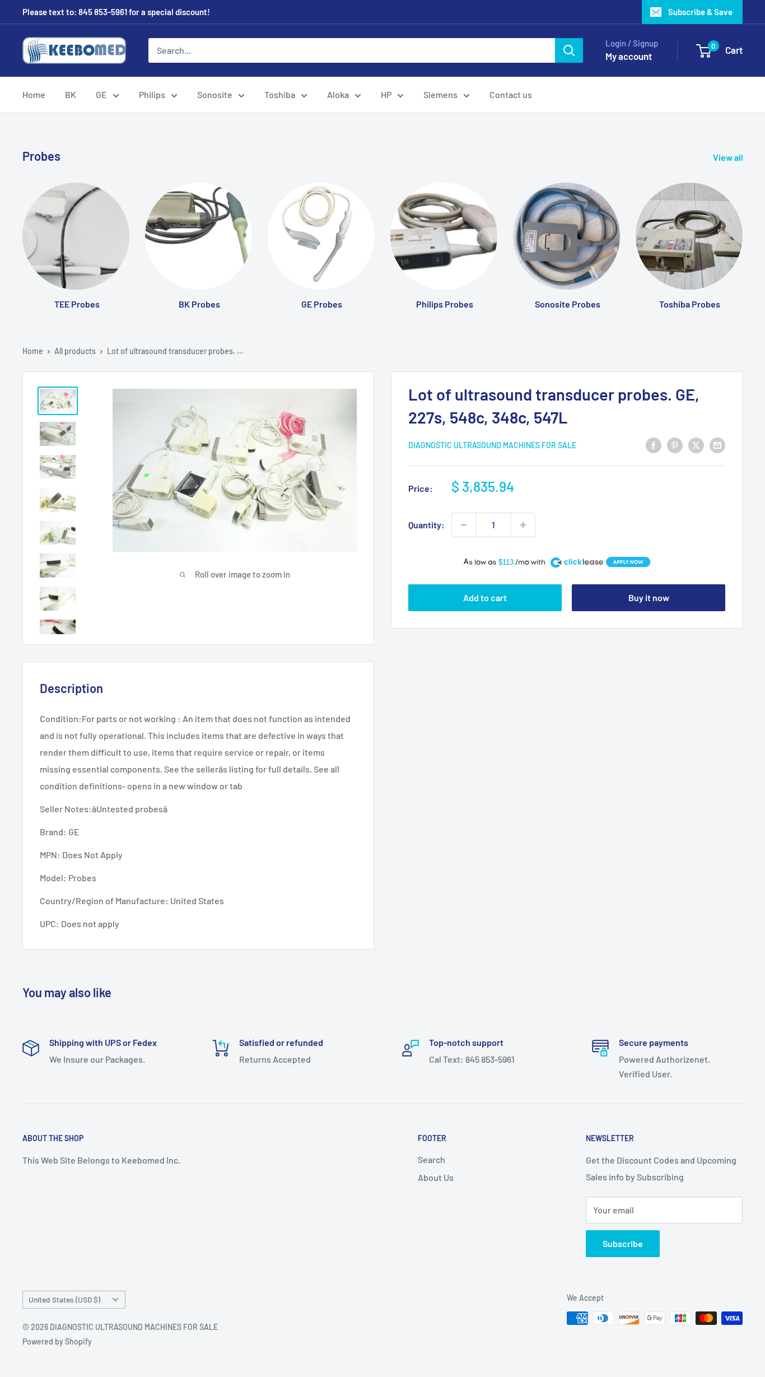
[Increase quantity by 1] (523, 525)
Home (33, 94)
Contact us (510, 94)
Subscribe (623, 1243)
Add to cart (485, 598)
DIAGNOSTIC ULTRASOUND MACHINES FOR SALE (492, 445)
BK (70, 94)
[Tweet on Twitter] (696, 444)
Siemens (440, 94)
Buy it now (648, 598)
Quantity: (426, 524)
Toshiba (279, 94)
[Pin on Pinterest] (675, 444)
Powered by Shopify (57, 1341)
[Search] (569, 50)
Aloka (338, 94)
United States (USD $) (64, 1299)
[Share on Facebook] (653, 444)
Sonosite (214, 94)
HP (386, 94)
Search (431, 1159)
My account (628, 56)
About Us (436, 1177)
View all (729, 157)
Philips (152, 94)
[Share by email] (717, 444)
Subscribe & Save (700, 12)
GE (101, 94)
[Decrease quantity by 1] (463, 525)
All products (75, 351)
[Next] (742, 235)
